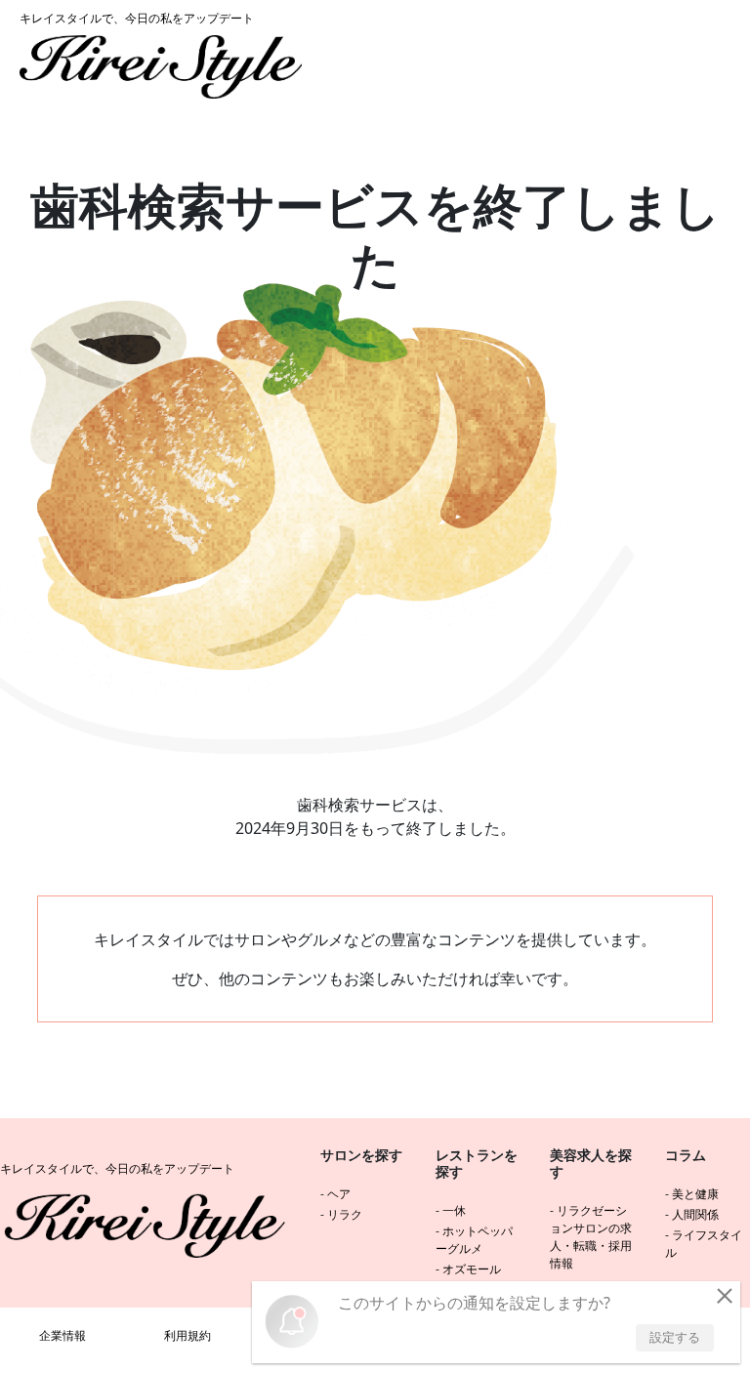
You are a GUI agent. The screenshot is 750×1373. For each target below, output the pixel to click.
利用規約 (187, 1335)
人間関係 (695, 1214)
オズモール (471, 1269)
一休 (454, 1210)
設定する (674, 1337)
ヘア (339, 1194)
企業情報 (62, 1335)
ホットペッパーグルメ (474, 1240)
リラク (344, 1214)
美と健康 (695, 1194)
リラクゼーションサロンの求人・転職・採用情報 (591, 1236)
